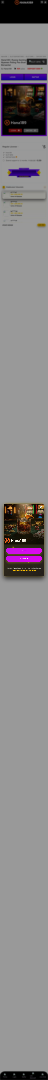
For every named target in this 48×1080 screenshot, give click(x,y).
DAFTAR (24, 559)
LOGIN (24, 551)
